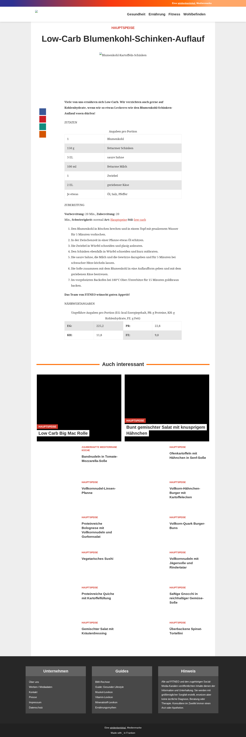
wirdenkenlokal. (187, 3)
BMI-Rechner (102, 681)
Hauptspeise (118, 220)
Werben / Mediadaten (40, 687)
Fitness (174, 14)
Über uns (34, 681)
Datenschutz (36, 707)
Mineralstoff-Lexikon (106, 702)
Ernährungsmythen (105, 707)
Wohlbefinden (194, 14)
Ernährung (157, 14)
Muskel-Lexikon (104, 692)
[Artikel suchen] (210, 14)
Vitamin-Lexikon (104, 697)
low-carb (140, 220)
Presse (33, 697)
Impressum (35, 702)
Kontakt (33, 692)
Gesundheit (136, 14)
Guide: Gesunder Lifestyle (109, 687)
